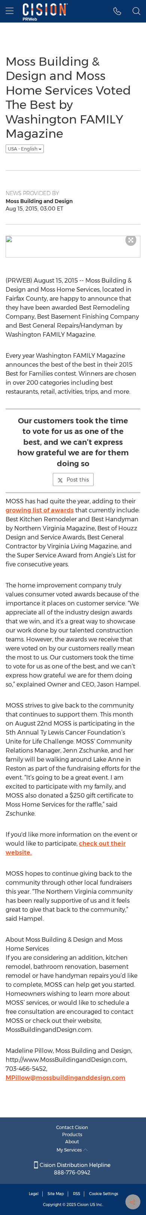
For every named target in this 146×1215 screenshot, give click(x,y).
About (72, 1141)
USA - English (23, 149)
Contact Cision (72, 1127)
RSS (76, 1193)
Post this (78, 479)
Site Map (56, 1193)
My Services (70, 1150)
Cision (83, 1204)
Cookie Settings (103, 1193)
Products (72, 1134)
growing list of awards (40, 510)
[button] (117, 11)
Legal (34, 1193)
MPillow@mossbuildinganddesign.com (65, 1077)
